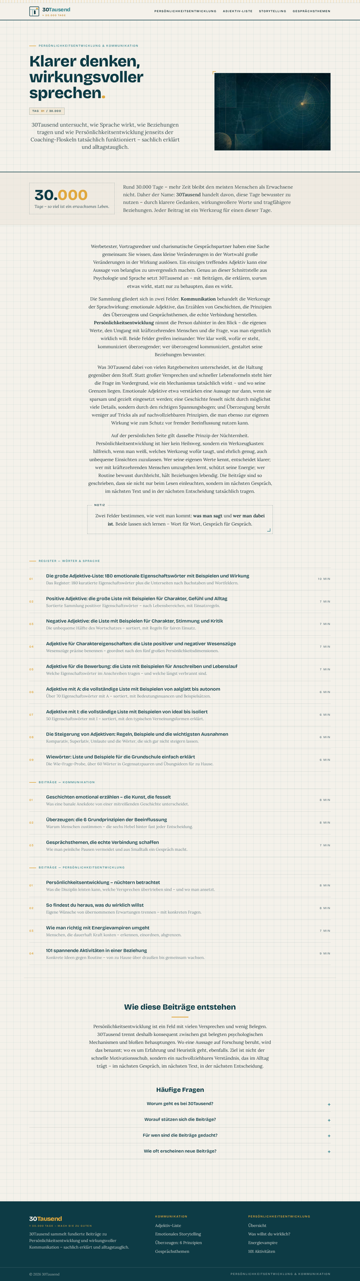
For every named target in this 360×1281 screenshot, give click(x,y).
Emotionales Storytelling (178, 1233)
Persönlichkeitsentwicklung (185, 11)
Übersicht (257, 1225)
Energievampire (263, 1242)
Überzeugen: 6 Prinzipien (178, 1242)
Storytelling (272, 11)
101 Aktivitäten (261, 1251)
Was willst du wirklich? (269, 1233)
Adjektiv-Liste (237, 11)
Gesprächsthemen (312, 11)
